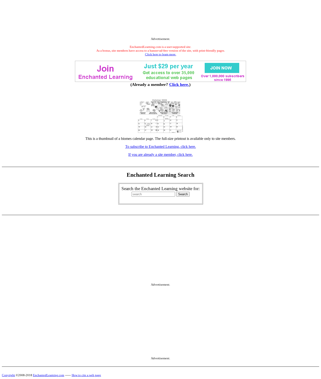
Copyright (8, 375)
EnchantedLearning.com (48, 375)
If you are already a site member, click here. (160, 155)
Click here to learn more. (160, 54)
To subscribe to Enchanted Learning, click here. (160, 147)
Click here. (179, 84)
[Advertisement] (160, 19)
